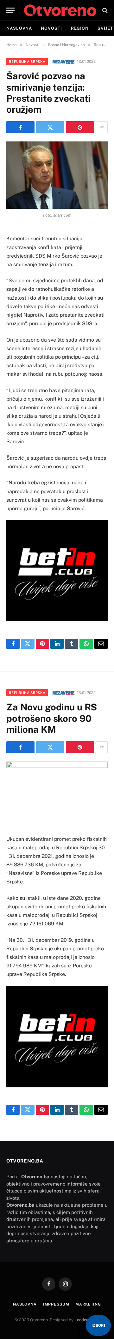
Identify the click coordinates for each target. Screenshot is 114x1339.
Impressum (56, 1304)
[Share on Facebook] (20, 127)
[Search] (104, 10)
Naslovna (19, 28)
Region (80, 28)
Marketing (88, 1304)
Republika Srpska (27, 61)
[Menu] (10, 10)
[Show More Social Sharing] (102, 127)
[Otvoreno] (60, 10)
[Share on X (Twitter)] (50, 127)
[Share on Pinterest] (80, 127)
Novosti (51, 28)
